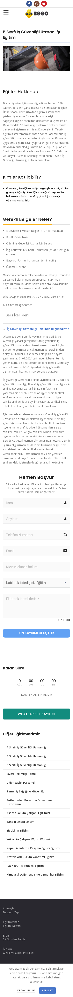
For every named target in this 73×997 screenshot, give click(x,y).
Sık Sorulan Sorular (14, 939)
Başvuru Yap (11, 912)
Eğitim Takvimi (12, 926)
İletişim (7, 949)
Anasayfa (9, 908)
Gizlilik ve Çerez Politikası (18, 953)
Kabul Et (47, 990)
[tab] (36, 315)
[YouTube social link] (44, 4)
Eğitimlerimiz (11, 922)
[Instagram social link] (37, 4)
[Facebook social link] (29, 4)
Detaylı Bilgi (26, 990)
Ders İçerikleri (17, 315)
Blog (6, 935)
